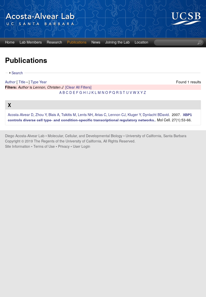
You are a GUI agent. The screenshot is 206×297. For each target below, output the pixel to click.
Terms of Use (44, 146)
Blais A (53, 114)
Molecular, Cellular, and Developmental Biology (85, 135)
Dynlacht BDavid (156, 114)
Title (22, 81)
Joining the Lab (117, 42)
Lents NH (85, 114)
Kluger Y (134, 114)
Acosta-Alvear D (20, 114)
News (95, 42)
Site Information (17, 146)
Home (10, 42)
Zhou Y (40, 114)
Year (43, 81)
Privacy (64, 146)
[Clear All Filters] (78, 87)
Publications (76, 42)
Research (54, 42)
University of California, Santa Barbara (156, 135)
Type (34, 81)
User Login (81, 146)
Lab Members (31, 42)
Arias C (100, 114)
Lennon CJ (117, 114)
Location (141, 42)
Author (10, 81)
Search (17, 72)
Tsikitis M (68, 114)
